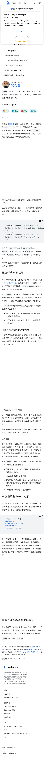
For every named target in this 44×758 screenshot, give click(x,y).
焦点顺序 (12, 283)
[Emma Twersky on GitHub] (16, 86)
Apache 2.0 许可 (32, 649)
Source (5, 117)
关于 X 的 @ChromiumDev (13, 726)
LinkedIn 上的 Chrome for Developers (17, 733)
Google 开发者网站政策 (28, 652)
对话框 (11, 124)
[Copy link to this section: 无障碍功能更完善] (25, 273)
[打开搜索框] (33, 2)
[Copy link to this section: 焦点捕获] (11, 439)
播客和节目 (8, 717)
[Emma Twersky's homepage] (19, 86)
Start (22, 39)
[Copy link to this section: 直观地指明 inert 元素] (31, 496)
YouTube (7, 730)
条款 (3, 747)
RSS (5, 737)
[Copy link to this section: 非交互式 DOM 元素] (24, 410)
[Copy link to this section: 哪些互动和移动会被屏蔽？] (36, 620)
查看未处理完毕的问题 (11, 697)
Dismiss (22, 31)
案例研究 (7, 714)
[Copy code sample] (42, 221)
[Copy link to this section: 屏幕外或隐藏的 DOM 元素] (31, 330)
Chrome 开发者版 (10, 706)
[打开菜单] (3, 2)
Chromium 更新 (9, 710)
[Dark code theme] (40, 221)
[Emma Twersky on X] (12, 86)
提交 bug (7, 694)
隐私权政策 (11, 747)
